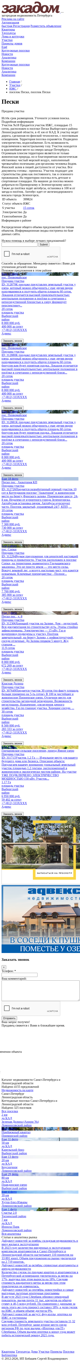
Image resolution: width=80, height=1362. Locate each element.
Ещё (4, 47)
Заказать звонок (12, 340)
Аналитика (9, 57)
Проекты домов (12, 43)
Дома (34, 1351)
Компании (8, 61)
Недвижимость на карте (17, 1090)
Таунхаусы (9, 33)
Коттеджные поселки (16, 50)
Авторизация (10, 22)
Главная (14, 81)
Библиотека (9, 1355)
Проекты (56, 1351)
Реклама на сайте (13, 19)
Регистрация (16, 26)
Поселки (68, 1351)
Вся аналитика (11, 1233)
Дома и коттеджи (13, 36)
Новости (7, 54)
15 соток (28, 207)
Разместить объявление (45, 26)
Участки (7, 40)
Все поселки (10, 1111)
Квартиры (8, 29)
